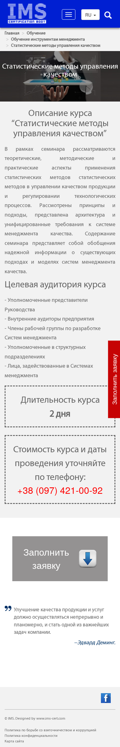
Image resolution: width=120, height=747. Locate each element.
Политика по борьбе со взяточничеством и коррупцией (50, 730)
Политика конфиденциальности (31, 735)
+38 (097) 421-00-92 (60, 490)
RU (89, 15)
